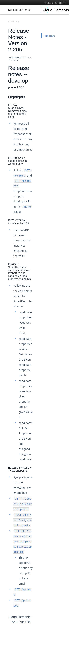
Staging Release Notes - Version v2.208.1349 (36, 597)
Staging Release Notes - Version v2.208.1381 (36, 586)
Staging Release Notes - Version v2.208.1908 (36, 368)
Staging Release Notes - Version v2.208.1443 (36, 549)
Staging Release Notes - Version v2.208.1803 (36, 396)
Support (60, 3)
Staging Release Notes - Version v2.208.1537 (36, 503)
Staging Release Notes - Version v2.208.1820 (36, 385)
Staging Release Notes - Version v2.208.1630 (36, 475)
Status (49, 3)
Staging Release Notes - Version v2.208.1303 (36, 625)
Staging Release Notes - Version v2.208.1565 (36, 498)
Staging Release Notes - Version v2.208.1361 (36, 591)
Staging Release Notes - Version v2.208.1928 (36, 357)
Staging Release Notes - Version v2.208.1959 (36, 340)
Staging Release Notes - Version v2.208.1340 (36, 603)
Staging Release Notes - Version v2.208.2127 (36, 266)
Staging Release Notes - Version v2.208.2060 (36, 295)
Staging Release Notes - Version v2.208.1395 (36, 580)
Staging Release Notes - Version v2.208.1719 (36, 441)
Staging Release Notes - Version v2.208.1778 (36, 407)
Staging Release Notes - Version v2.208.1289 (36, 631)
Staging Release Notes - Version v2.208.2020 (36, 311)
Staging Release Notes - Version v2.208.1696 (36, 447)
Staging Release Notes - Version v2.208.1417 (36, 560)
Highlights (49, 35)
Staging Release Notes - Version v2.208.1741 (36, 430)
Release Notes (14, 239)
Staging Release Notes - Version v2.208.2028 (36, 306)
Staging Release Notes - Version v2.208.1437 (36, 554)
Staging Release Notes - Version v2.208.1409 (36, 575)
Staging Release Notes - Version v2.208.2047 (36, 300)
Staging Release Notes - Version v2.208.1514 (36, 520)
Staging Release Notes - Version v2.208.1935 (36, 351)
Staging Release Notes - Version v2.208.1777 (36, 413)
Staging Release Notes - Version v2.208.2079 (36, 283)
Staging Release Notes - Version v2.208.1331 (36, 614)
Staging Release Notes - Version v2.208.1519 (36, 515)
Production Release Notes (24, 244)
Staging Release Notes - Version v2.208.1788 (36, 402)
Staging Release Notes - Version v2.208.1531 (36, 509)
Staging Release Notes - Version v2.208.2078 (36, 289)
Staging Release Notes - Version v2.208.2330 (36, 255)
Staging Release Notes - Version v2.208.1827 (36, 379)
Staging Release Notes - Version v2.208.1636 (36, 470)
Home (11, 21)
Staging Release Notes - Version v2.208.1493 (36, 526)
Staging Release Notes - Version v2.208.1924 (36, 362)
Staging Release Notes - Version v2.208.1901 (36, 374)
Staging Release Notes (22, 250)
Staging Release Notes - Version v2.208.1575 (36, 492)
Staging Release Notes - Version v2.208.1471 (36, 537)
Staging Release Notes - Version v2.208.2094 (36, 278)
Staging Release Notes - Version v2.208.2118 (36, 272)
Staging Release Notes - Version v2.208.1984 (36, 328)
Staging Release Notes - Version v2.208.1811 (36, 391)
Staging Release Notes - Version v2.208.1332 (36, 608)
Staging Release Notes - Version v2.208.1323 (36, 620)
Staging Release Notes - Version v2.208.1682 (36, 453)
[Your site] (55, 10)
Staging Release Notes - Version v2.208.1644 (36, 464)
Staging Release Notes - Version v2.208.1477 (36, 532)
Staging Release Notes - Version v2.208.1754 (36, 424)
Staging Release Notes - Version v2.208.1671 (36, 458)
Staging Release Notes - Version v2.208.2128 (36, 261)
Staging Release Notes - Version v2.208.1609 (36, 486)
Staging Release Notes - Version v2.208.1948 (36, 345)
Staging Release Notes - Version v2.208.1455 (36, 543)
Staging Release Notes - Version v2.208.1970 (36, 334)
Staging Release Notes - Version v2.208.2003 (36, 323)
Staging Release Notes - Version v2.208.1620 (36, 481)
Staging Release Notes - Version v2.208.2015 (36, 317)
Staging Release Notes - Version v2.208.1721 (36, 436)
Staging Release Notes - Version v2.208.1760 (36, 419)
